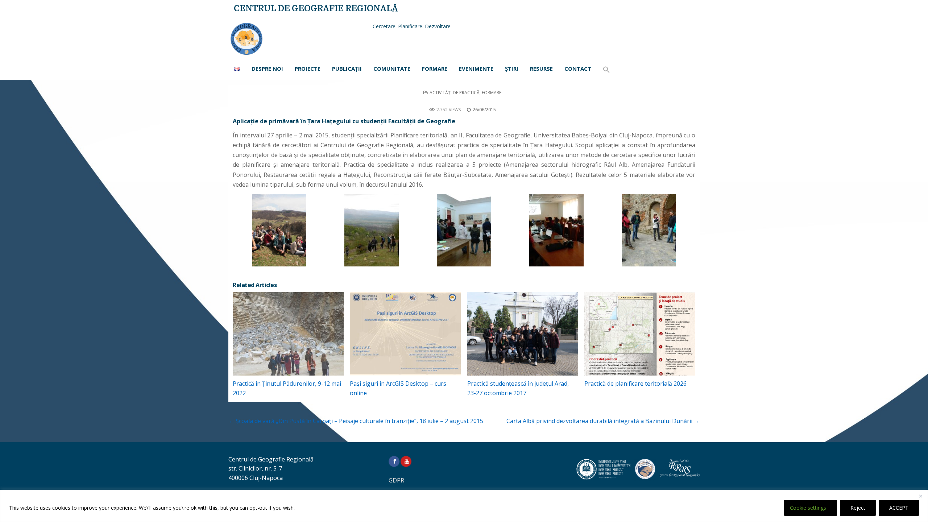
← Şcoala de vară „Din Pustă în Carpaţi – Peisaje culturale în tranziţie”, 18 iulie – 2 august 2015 (355, 421)
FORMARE (434, 68)
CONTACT (577, 68)
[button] (606, 70)
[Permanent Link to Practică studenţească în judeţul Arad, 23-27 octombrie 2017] (522, 334)
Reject (857, 507)
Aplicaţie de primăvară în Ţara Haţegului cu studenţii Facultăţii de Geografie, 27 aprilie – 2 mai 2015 (464, 101)
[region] (464, 506)
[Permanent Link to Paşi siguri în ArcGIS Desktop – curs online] (405, 334)
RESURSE (541, 68)
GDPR (396, 480)
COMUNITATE (391, 68)
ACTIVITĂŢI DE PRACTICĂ (455, 93)
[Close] (920, 496)
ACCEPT (898, 507)
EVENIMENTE (476, 68)
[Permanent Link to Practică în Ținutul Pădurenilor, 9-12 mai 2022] (288, 334)
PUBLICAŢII (347, 68)
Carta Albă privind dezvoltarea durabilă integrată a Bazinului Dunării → (603, 421)
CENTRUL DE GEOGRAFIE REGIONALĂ (316, 8)
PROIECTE (307, 68)
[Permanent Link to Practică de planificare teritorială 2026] (639, 334)
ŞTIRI (511, 68)
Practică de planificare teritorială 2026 (635, 384)
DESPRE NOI (267, 68)
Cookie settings (808, 507)
